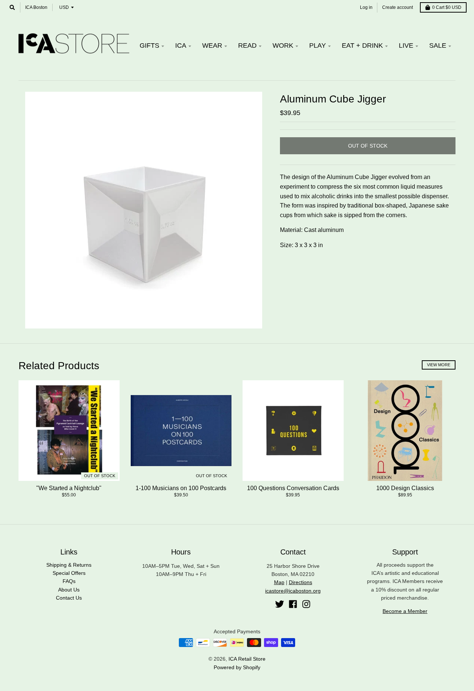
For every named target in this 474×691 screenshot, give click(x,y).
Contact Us (69, 598)
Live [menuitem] (406, 45)
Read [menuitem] (247, 45)
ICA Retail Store (247, 659)
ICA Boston (36, 7)
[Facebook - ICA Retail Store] (292, 604)
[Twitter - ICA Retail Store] (279, 604)
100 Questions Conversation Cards (293, 488)
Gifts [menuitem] (149, 45)
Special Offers (69, 573)
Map (279, 582)
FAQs (69, 581)
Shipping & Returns (68, 565)
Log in (366, 7)
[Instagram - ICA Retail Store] (306, 604)
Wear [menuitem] (212, 45)
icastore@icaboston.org (293, 591)
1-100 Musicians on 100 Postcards (181, 488)
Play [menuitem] (317, 45)
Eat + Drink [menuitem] (362, 45)
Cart (446, 7)
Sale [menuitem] (437, 45)
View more (438, 365)
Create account (397, 7)
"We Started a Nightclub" (68, 488)
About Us (69, 590)
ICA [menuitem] (180, 45)
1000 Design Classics (405, 488)
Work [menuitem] (283, 45)
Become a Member (405, 611)
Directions (300, 582)
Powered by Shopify (237, 667)
